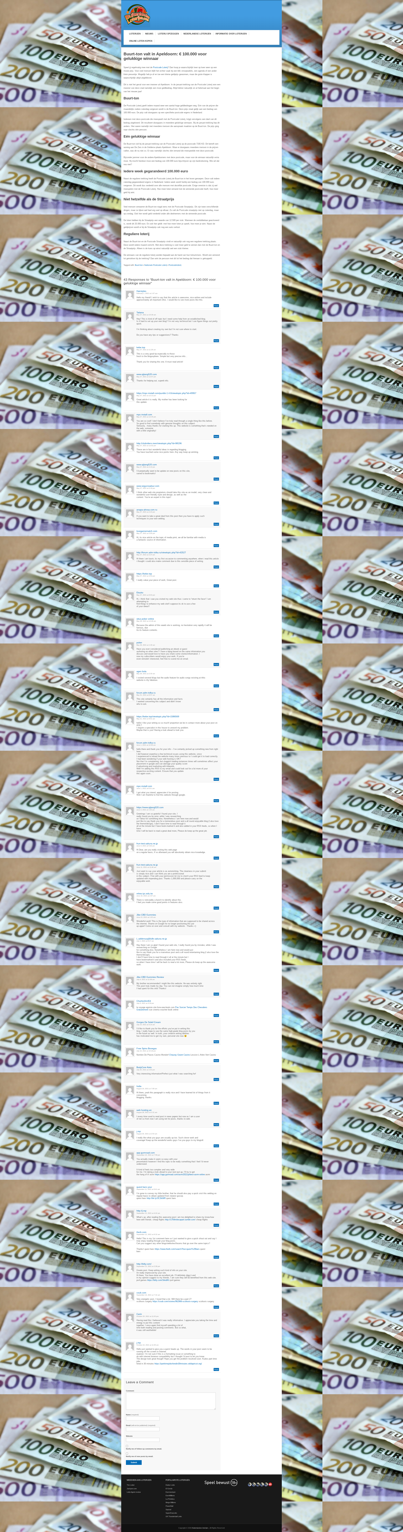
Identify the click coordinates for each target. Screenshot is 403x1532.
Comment (130, 1391)
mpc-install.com (144, 414)
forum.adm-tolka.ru (146, 692)
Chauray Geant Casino (179, 1055)
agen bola (141, 671)
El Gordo (169, 1489)
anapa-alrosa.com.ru (146, 509)
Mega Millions (171, 1502)
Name (132, 1415)
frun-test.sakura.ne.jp (147, 843)
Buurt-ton (139, 265)
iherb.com (141, 1232)
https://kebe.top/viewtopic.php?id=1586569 (157, 716)
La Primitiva (170, 1499)
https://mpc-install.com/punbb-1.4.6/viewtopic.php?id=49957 (166, 393)
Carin (139, 1314)
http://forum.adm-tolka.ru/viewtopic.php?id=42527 (161, 552)
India (138, 1086)
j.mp (138, 1131)
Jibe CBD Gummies (146, 915)
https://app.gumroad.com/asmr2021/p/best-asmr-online (180, 1174)
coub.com (141, 1292)
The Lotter (131, 1485)
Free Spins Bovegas (146, 1048)
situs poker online (145, 619)
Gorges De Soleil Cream (148, 1022)
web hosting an (144, 1110)
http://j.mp (141, 1210)
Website (129, 1436)
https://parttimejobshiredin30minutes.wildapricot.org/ (178, 1363)
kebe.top (140, 347)
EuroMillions (170, 1495)
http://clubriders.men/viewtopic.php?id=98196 (159, 443)
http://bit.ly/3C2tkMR (156, 1198)
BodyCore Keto (144, 1067)
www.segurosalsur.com (147, 486)
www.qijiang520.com (146, 374)
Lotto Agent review (134, 1492)
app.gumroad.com (145, 1152)
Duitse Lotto (170, 1485)
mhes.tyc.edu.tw (144, 893)
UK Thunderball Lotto (174, 1516)
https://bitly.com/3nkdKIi (158, 1280)
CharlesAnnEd (143, 1001)
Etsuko (139, 592)
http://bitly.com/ (143, 1264)
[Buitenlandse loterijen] (137, 27)
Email (140, 1425)
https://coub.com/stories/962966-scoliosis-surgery (175, 1301)
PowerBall (169, 1506)
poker (139, 642)
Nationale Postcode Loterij (155, 265)
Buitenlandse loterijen (200, 1528)
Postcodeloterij (175, 265)
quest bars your (144, 1187)
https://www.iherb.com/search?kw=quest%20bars (177, 1249)
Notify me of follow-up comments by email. (144, 1449)
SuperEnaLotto (171, 1513)
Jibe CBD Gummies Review (150, 977)
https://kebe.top (144, 573)
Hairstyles (141, 291)
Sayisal (168, 1509)
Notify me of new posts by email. (139, 1456)
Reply (216, 305)
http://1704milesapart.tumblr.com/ (180, 1219)
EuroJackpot (170, 1492)
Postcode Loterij (160, 67)
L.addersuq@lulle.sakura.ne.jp (151, 938)
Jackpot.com (132, 1489)
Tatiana (140, 312)
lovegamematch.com (146, 531)
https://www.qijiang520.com (150, 807)
